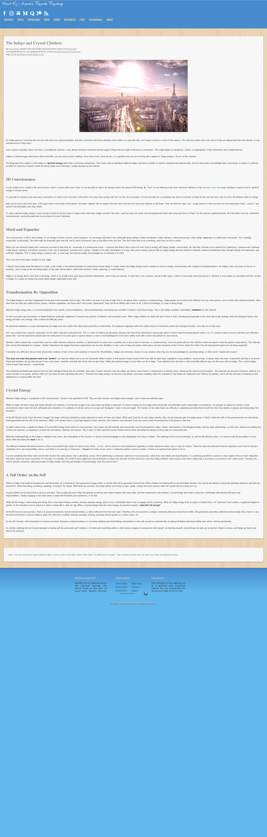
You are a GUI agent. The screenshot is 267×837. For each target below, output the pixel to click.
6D (15, 54)
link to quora (32, 13)
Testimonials (95, 20)
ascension (21, 54)
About (109, 20)
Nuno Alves (14, 48)
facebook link (4, 13)
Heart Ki (32, 3)
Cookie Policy (121, 590)
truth (41, 54)
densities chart (209, 187)
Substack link (18, 13)
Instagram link (11, 13)
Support (135, 590)
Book (46, 20)
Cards (56, 20)
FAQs (82, 20)
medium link (25, 13)
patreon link (39, 13)
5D (12, 54)
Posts (20, 20)
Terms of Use (121, 583)
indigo (36, 54)
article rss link (46, 13)
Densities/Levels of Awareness (67, 51)
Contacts (136, 587)
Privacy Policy (122, 587)
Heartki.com (71, 48)
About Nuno (137, 583)
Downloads (34, 20)
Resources (70, 20)
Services (8, 20)
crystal (29, 54)
